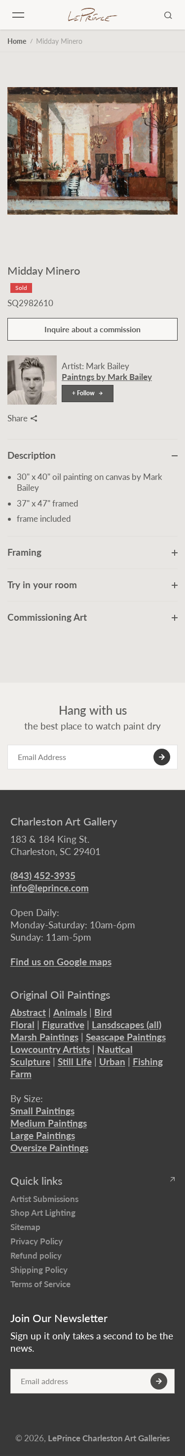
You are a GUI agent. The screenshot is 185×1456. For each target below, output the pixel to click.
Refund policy (36, 1255)
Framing (24, 552)
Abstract (28, 1012)
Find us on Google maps (60, 961)
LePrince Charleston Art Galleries (109, 1438)
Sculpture (30, 1061)
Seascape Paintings (126, 1037)
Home (16, 41)
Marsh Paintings (44, 1037)
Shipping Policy (39, 1270)
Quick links (36, 1180)
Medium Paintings (48, 1123)
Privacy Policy (36, 1241)
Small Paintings (42, 1110)
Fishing (148, 1061)
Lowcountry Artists (50, 1049)
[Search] (168, 14)
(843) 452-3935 (42, 875)
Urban (112, 1061)
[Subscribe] (161, 757)
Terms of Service (40, 1284)
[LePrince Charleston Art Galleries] (92, 15)
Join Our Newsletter (59, 1318)
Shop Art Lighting (42, 1212)
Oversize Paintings (49, 1147)
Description (31, 455)
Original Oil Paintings (60, 994)
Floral (22, 1024)
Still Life (75, 1061)
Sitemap (25, 1227)
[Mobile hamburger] (18, 15)
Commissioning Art (47, 617)
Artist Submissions (44, 1199)
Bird (103, 1012)
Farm (21, 1073)
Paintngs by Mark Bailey (107, 377)
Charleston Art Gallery (63, 821)
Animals (70, 1012)
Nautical (115, 1049)
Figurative (63, 1024)
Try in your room (42, 584)
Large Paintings (42, 1135)
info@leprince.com (49, 887)
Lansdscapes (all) (126, 1024)
